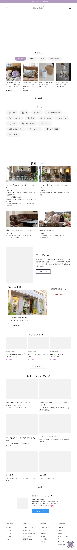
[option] (38, 30)
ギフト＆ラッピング (18, 129)
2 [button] (36, 44)
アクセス (8, 530)
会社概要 (8, 536)
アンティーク (36, 129)
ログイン (42, 536)
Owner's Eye (61, 545)
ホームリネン (47, 118)
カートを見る (44, 539)
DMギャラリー (61, 542)
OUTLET (15, 134)
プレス (59, 539)
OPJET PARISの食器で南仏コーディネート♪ (16, 355)
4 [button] (40, 44)
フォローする (40, 511)
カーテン (63, 118)
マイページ (43, 530)
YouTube (60, 527)
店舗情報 (8, 527)
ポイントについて (28, 536)
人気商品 (20, 59)
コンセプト (9, 533)
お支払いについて (28, 527)
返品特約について (28, 539)
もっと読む (9, 360)
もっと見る (38, 98)
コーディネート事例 (62, 536)
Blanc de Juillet (30, 123)
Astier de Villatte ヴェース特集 (38, 355)
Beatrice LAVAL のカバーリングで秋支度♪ (60, 355)
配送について (27, 530)
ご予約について (43, 271)
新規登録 (43, 533)
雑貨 (32, 118)
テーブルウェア (17, 118)
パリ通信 (59, 533)
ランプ (38, 113)
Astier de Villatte (54, 59)
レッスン (46, 123)
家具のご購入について (29, 533)
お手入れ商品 (54, 129)
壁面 (14, 123)
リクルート (9, 539)
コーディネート (44, 527)
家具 (42, 59)
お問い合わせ (44, 542)
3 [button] (38, 44)
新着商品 (32, 59)
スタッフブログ (61, 530)
